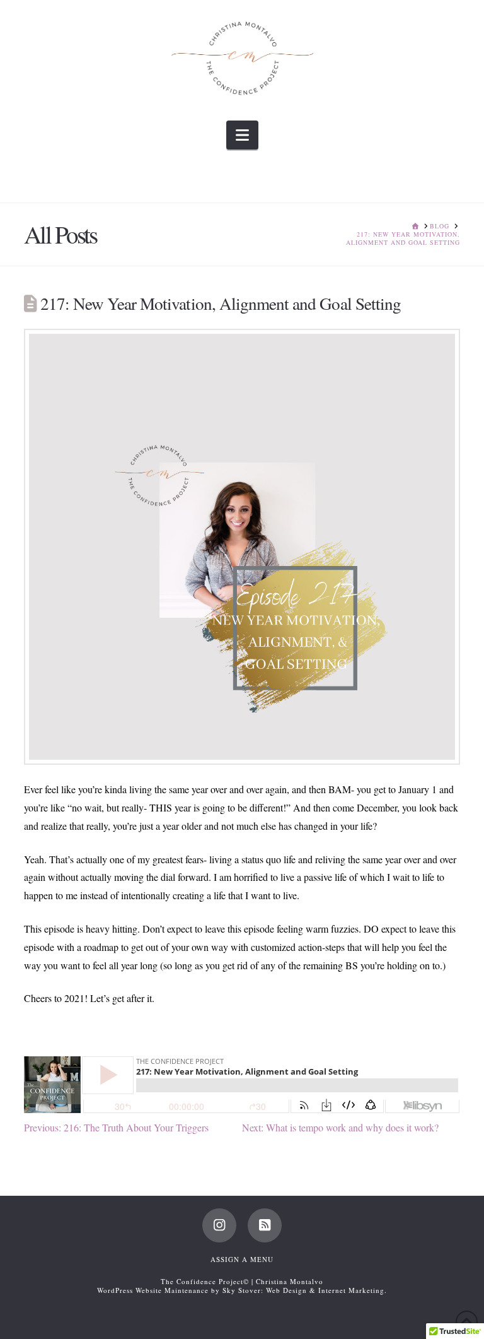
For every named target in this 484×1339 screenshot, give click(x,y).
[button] (242, 135)
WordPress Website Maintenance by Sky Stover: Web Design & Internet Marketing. (242, 1290)
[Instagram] (219, 1225)
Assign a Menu (242, 1259)
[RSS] (265, 1225)
